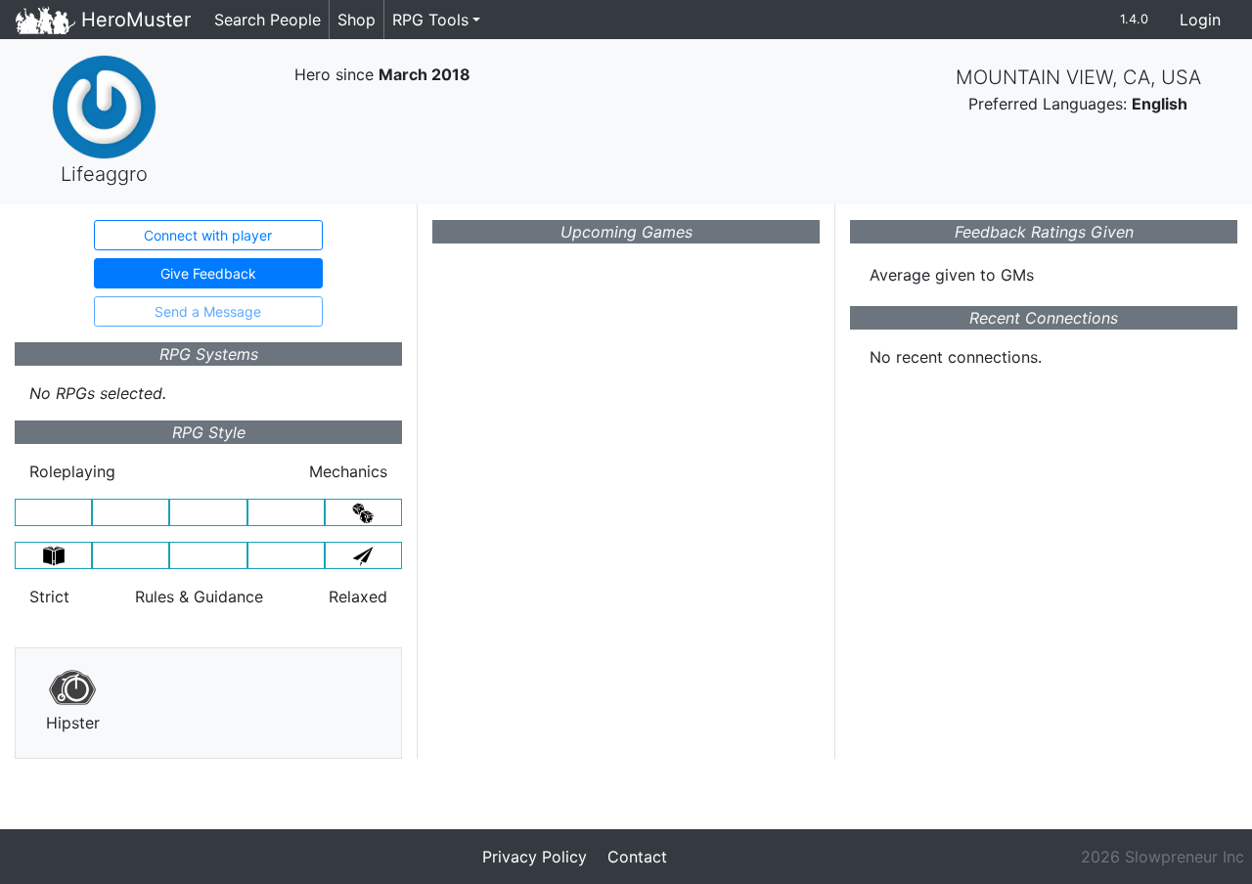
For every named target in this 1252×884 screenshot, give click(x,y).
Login (1200, 19)
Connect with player (208, 235)
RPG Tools (430, 19)
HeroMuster (133, 19)
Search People (267, 19)
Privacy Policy (534, 856)
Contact (637, 856)
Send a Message (208, 311)
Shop (356, 19)
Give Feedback (208, 273)
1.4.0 (1134, 19)
